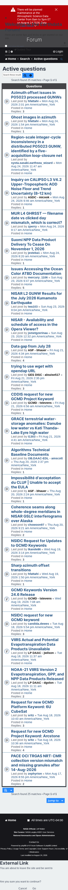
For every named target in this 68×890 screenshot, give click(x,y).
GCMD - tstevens (40, 402)
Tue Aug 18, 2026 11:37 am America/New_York (36, 656)
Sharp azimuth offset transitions (30, 567)
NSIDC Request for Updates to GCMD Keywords (36, 543)
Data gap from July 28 (31, 346)
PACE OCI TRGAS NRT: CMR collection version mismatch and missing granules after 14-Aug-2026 (37, 763)
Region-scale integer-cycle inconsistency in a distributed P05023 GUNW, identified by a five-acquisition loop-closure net (36, 146)
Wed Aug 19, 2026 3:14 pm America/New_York (36, 551)
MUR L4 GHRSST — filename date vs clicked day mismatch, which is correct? (37, 218)
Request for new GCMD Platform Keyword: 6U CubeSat (32, 707)
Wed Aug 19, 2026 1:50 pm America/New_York (35, 575)
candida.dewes (38, 623)
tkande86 (34, 549)
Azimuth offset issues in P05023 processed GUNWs (36, 94)
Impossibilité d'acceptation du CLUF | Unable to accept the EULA (36, 482)
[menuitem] (58, 51)
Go (34, 888)
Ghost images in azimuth (33, 117)
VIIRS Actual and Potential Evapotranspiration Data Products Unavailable (34, 644)
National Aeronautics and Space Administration (34, 835)
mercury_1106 (38, 277)
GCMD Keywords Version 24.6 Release (34, 592)
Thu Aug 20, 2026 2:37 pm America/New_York (30, 463)
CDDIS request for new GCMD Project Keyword (32, 396)
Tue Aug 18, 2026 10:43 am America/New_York (36, 717)
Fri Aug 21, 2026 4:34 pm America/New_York (37, 352)
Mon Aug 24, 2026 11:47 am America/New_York (36, 166)
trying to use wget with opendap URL (32, 368)
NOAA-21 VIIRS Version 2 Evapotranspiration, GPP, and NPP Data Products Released (37, 674)
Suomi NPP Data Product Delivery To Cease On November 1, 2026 (33, 244)
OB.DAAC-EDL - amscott (45, 458)
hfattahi (33, 101)
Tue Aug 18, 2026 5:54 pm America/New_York (37, 625)
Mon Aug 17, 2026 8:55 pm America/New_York (36, 775)
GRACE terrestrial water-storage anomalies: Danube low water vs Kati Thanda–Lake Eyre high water (36, 426)
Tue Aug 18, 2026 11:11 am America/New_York (36, 686)
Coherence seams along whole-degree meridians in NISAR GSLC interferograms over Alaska (36, 514)
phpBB (23, 846)
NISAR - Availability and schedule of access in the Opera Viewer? (34, 324)
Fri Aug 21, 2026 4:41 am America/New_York (36, 438)
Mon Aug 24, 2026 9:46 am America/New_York (37, 199)
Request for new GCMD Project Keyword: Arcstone (35, 733)
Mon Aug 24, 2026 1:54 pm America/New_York (35, 122)
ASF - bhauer (37, 350)
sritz (31, 715)
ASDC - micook (38, 197)
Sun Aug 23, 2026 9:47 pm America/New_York (36, 279)
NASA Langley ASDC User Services (39, 832)
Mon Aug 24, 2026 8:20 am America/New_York (35, 254)
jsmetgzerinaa (38, 333)
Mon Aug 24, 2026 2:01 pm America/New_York (35, 102)
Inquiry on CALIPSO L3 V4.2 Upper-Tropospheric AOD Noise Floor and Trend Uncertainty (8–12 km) (36, 186)
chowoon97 (36, 524)
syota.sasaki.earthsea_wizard (32, 163)
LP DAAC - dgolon (41, 682)
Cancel (22, 888)
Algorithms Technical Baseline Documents (30, 452)
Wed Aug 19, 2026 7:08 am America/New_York (36, 602)
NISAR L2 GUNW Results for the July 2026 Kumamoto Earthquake (36, 298)
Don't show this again (16, 46)
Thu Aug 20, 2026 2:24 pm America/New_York (36, 492)
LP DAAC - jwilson (41, 653)
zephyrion (35, 773)
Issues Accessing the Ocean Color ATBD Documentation (37, 271)
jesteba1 (34, 252)
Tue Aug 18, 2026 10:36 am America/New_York (36, 741)
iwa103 (33, 306)
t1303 (31, 436)
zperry (32, 226)
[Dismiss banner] (56, 9)
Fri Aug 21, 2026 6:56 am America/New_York (37, 404)
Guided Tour (24, 49)
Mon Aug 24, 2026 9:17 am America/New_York (37, 228)
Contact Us (34, 842)
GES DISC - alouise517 (44, 374)
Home (28, 108)
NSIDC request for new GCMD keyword (32, 617)
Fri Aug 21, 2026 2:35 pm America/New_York (27, 380)
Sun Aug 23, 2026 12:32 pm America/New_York (36, 334)
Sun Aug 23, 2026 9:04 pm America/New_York (38, 308)
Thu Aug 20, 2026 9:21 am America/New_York (37, 526)
